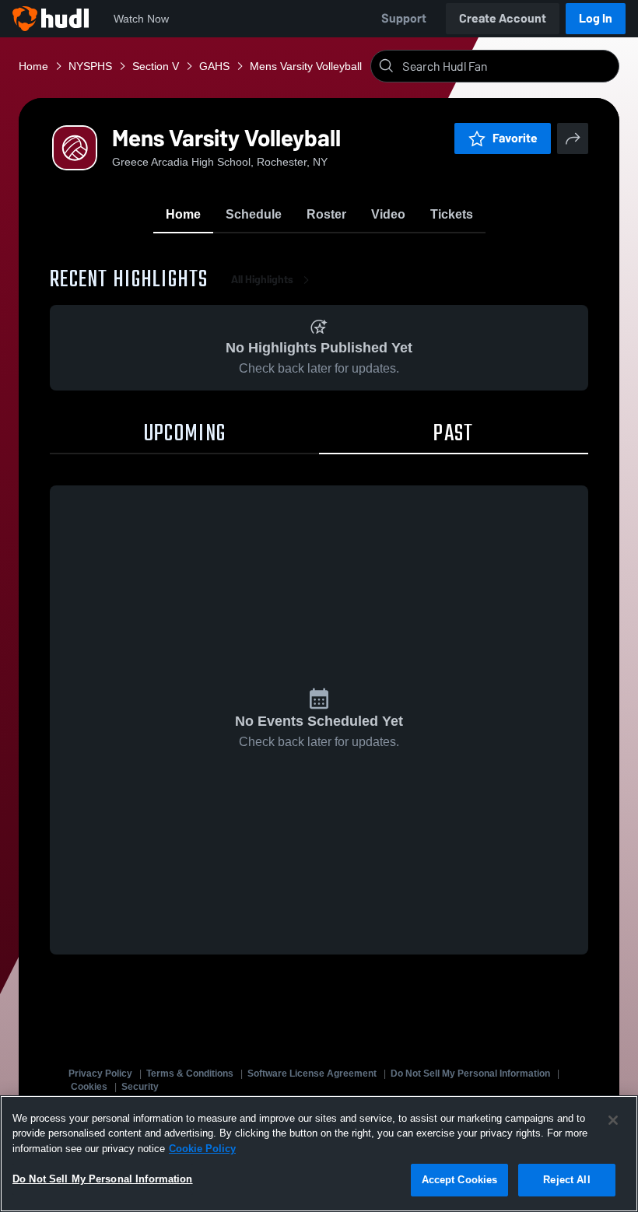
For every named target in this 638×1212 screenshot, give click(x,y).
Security (140, 1086)
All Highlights (262, 280)
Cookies (89, 1086)
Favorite (515, 138)
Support (403, 18)
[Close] (613, 1120)
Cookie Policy (202, 1148)
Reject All (566, 1180)
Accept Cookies (460, 1180)
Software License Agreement (312, 1073)
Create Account (502, 18)
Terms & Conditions (189, 1073)
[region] (319, 1153)
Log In (595, 18)
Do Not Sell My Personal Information (470, 1073)
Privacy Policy (100, 1073)
